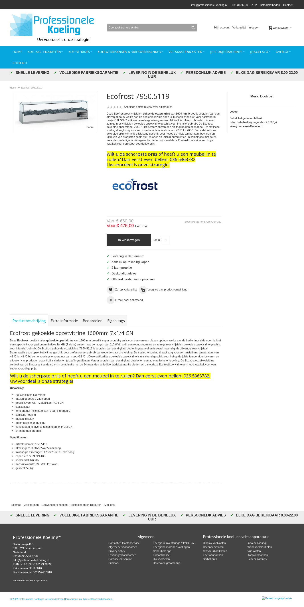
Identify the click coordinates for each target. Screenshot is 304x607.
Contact (287, 5)
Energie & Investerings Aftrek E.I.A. (174, 543)
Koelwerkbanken (257, 555)
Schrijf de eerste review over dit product (148, 107)
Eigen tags (116, 320)
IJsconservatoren (213, 547)
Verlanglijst (239, 27)
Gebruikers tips (162, 551)
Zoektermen (31, 504)
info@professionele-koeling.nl (209, 5)
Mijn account (221, 27)
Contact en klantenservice (124, 543)
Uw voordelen (161, 559)
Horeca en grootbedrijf (166, 563)
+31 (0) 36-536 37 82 (26, 556)
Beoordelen (92, 320)
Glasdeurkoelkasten (215, 551)
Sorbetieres (210, 559)
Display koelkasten (214, 543)
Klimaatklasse (161, 555)
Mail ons (109, 504)
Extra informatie (64, 320)
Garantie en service (120, 559)
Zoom (90, 127)
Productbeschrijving (29, 320)
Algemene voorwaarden (123, 547)
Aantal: (157, 239)
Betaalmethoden (270, 5)
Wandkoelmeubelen (259, 547)
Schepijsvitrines (257, 559)
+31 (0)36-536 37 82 (244, 5)
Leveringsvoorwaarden (122, 555)
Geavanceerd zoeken (55, 504)
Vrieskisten (254, 551)
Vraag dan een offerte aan (246, 126)
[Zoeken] (193, 27)
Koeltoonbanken (213, 555)
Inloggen (254, 27)
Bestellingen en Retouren (86, 504)
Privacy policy (116, 551)
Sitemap (16, 504)
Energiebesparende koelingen (171, 547)
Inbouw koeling (256, 543)
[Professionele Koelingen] (54, 28)
